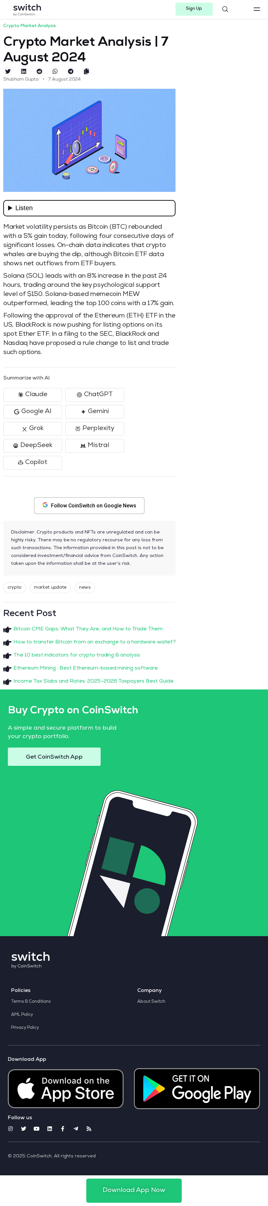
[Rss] (89, 1128)
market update (50, 587)
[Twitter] (23, 1128)
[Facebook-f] (62, 1128)
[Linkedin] (49, 1128)
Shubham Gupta (21, 79)
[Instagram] (10, 1128)
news (85, 587)
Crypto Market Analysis (29, 26)
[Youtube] (36, 1128)
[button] (194, 9)
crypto (15, 587)
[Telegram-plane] (75, 1128)
